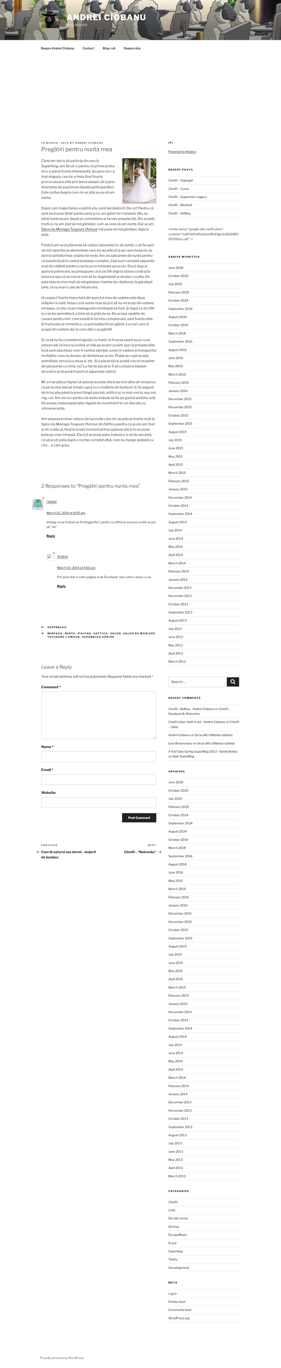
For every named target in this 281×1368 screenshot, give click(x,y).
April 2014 (175, 555)
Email (47, 770)
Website (48, 793)
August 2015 (177, 432)
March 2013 (177, 661)
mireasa (55, 633)
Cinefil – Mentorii (180, 205)
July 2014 (175, 530)
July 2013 (175, 629)
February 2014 (178, 571)
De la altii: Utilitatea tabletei (213, 735)
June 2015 (175, 448)
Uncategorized (178, 1267)
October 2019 (178, 325)
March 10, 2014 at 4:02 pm (76, 568)
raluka (52, 502)
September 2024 (180, 309)
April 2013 (175, 653)
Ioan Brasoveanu (180, 743)
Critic (172, 1210)
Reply (51, 536)
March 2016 (177, 374)
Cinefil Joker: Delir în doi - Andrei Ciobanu (196, 722)
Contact (88, 48)
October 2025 (178, 276)
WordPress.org (178, 1318)
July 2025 (175, 284)
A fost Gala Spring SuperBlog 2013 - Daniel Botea (202, 751)
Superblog (57, 627)
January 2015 (177, 489)
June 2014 (175, 538)
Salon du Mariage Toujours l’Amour (69, 229)
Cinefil (172, 1202)
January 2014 (177, 579)
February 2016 (178, 382)
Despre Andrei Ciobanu (57, 48)
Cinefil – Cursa (178, 189)
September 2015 (180, 423)
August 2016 (177, 350)
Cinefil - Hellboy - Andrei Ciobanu (191, 709)
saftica (101, 633)
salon (115, 633)
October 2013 (178, 604)
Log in (172, 1293)
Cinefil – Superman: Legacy (187, 197)
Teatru (173, 1259)
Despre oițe (132, 48)
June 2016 (175, 358)
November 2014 (180, 497)
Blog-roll (109, 48)
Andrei (62, 557)
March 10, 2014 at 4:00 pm (66, 513)
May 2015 (175, 456)
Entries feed (176, 1301)
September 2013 (180, 612)
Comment (51, 687)
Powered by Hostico (182, 151)
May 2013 (175, 645)
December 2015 (179, 399)
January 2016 (177, 391)
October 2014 (178, 505)
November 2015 (180, 407)
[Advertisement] (140, 89)
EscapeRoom (177, 1235)
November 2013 (180, 596)
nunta (70, 633)
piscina (85, 633)
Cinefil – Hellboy (179, 213)
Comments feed (179, 1310)
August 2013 (177, 620)
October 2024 (178, 300)
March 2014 (177, 563)
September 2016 (180, 341)
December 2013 (179, 588)
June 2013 (175, 637)
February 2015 (178, 481)
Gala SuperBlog (183, 756)
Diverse (173, 1226)
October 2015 (178, 415)
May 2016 (175, 366)
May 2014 (175, 546)
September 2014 (180, 514)
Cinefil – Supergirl (180, 180)
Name (47, 747)
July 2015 (175, 440)
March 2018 (177, 333)
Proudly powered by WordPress (62, 1358)
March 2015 (177, 473)
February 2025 (178, 292)
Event (172, 1243)
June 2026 (175, 268)
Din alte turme (178, 1218)
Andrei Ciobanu (106, 17)
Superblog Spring (98, 636)
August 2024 (177, 317)
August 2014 (177, 522)
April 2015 (175, 464)
